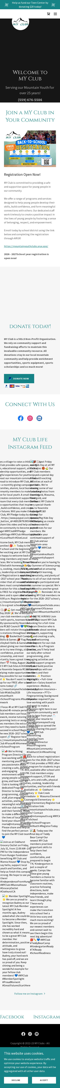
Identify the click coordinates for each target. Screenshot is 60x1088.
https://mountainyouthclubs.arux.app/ (26, 246)
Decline (16, 1080)
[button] (48, 14)
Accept (44, 1080)
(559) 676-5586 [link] (30, 99)
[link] (20, 14)
